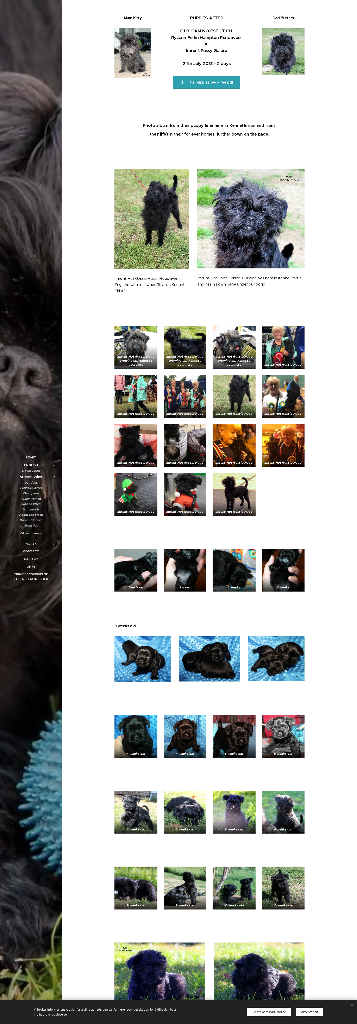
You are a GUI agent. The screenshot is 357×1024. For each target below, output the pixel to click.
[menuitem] (31, 457)
